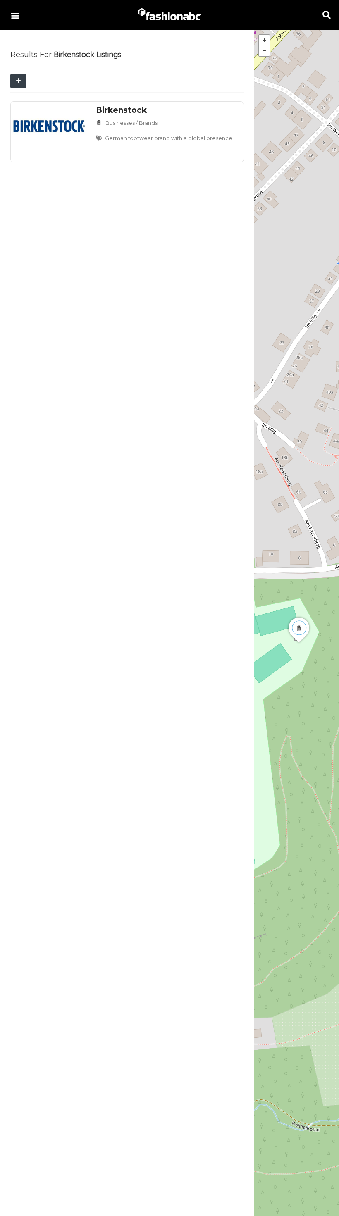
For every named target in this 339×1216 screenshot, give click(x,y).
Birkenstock (121, 110)
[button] (15, 15)
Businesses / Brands (131, 122)
